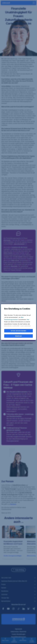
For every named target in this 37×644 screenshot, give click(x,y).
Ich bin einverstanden (18, 331)
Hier (28, 319)
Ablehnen (18, 336)
